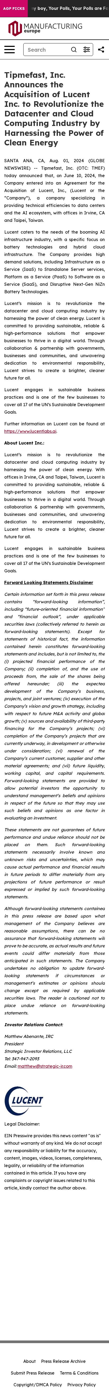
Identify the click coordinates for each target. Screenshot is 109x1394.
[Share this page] (101, 49)
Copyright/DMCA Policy (37, 1384)
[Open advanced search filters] (86, 49)
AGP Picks (14, 8)
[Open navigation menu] (9, 49)
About (29, 1361)
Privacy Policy (81, 1384)
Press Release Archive (63, 1361)
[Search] (73, 49)
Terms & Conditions (79, 1373)
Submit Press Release (32, 1373)
